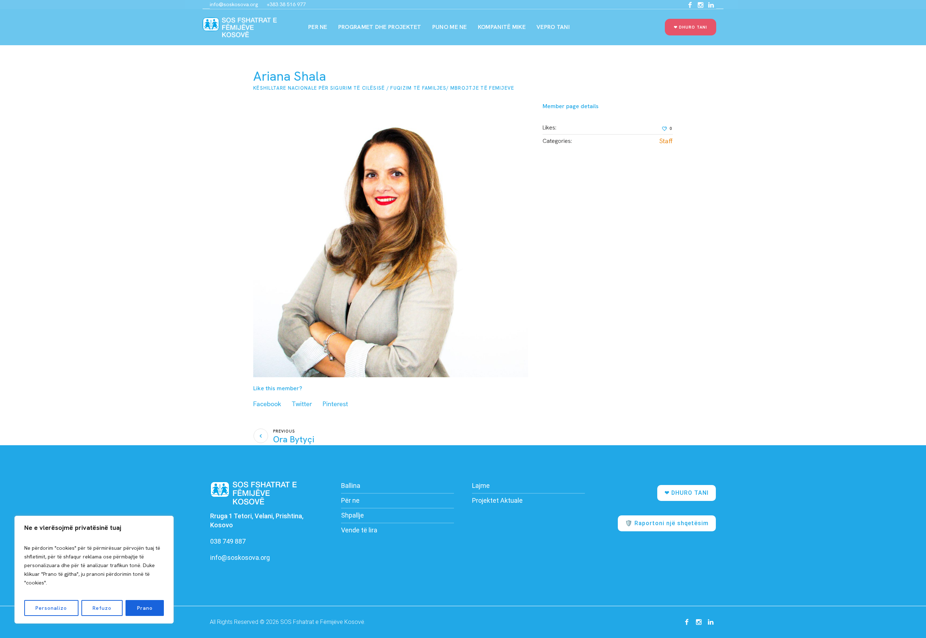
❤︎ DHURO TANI (686, 492)
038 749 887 (228, 541)
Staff (666, 141)
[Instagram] (700, 5)
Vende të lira (359, 530)
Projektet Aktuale (497, 500)
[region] (94, 570)
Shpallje (352, 515)
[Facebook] (690, 5)
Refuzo (102, 608)
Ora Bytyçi (293, 439)
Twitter (302, 404)
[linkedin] (711, 5)
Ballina (350, 485)
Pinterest (335, 404)
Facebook (267, 404)
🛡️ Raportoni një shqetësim (667, 523)
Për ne (350, 500)
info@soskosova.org (234, 4)
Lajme (481, 485)
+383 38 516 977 (286, 4)
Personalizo (51, 608)
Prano (145, 608)
